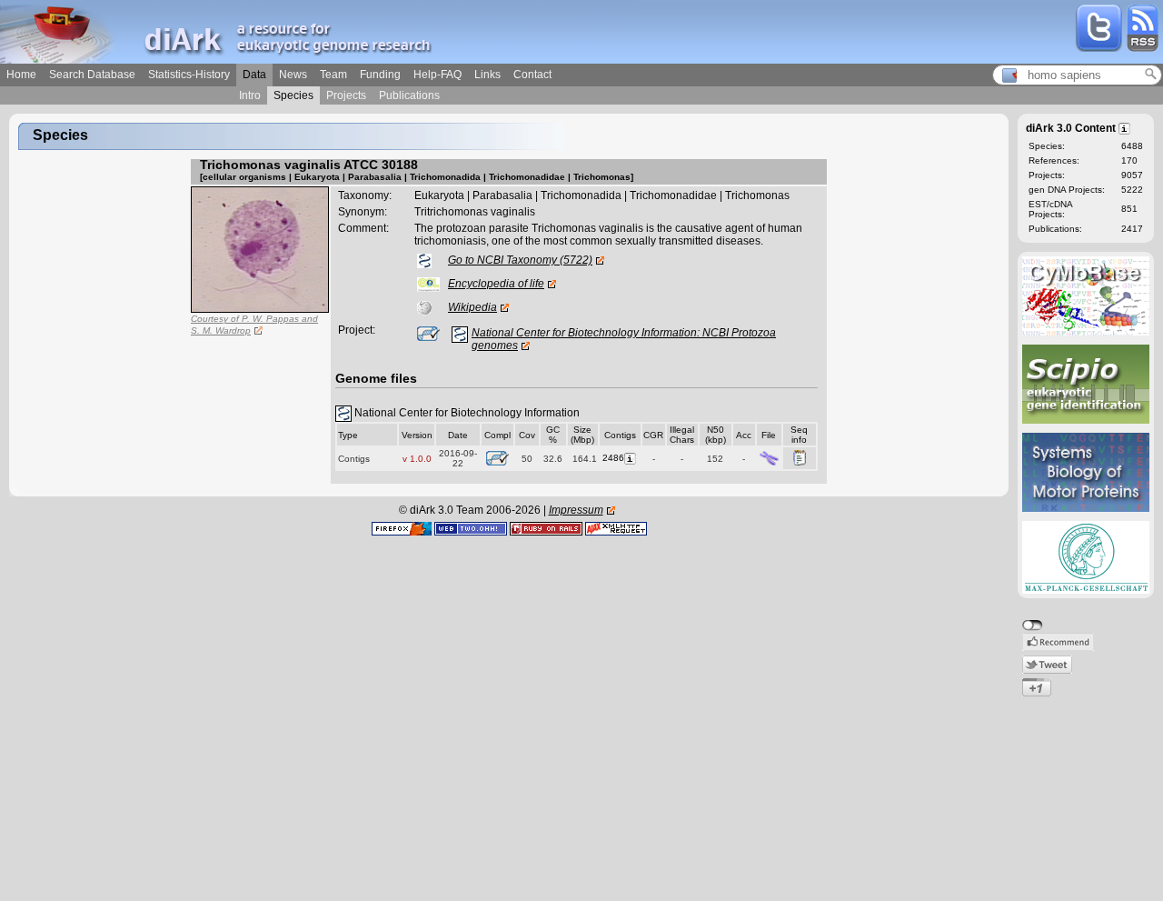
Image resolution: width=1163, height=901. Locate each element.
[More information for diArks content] (1125, 127)
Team (333, 74)
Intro (250, 95)
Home (21, 74)
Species (293, 95)
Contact (532, 74)
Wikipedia (472, 307)
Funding (380, 74)
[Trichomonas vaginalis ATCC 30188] (260, 249)
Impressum (576, 510)
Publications (409, 95)
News (293, 74)
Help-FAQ (437, 74)
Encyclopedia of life (496, 283)
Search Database (92, 74)
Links (487, 74)
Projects (346, 95)
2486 (613, 458)
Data (254, 74)
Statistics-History (189, 74)
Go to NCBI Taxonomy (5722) (520, 260)
